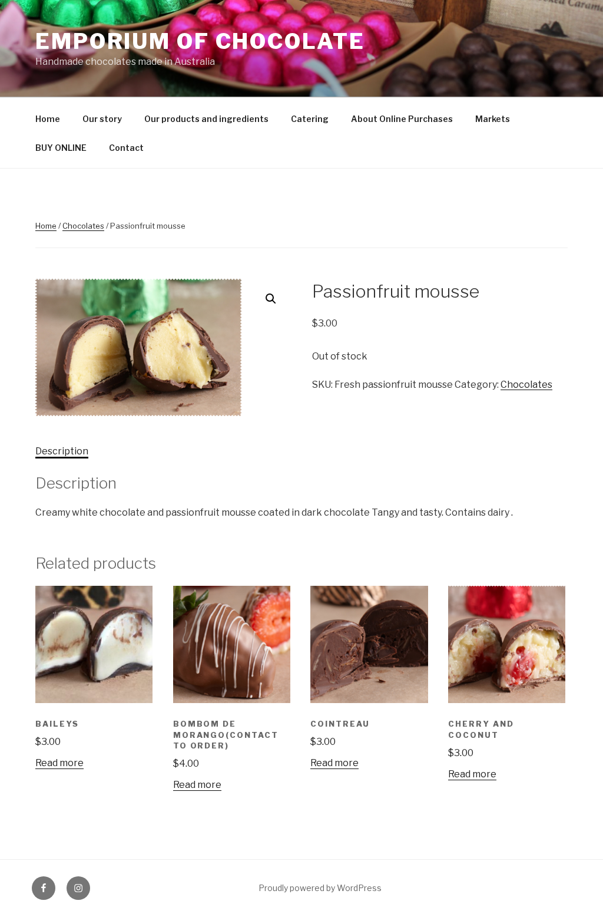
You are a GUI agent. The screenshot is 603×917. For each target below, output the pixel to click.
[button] (270, 298)
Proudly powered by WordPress (320, 888)
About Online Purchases (402, 119)
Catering (310, 119)
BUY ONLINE (61, 148)
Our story (102, 119)
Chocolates (83, 225)
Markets (492, 119)
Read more (59, 762)
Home (47, 119)
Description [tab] (61, 451)
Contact (126, 148)
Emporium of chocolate (200, 41)
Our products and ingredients (206, 119)
